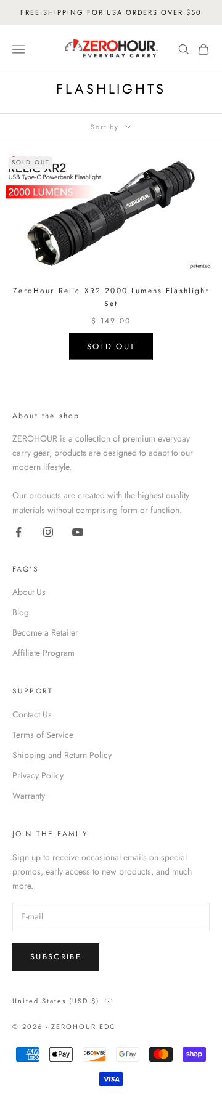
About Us (29, 592)
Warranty (28, 796)
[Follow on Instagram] (48, 532)
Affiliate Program (43, 653)
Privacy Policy (38, 775)
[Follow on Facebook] (18, 532)
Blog (20, 612)
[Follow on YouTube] (78, 532)
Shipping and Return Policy (62, 755)
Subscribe (55, 957)
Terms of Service (42, 735)
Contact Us (32, 714)
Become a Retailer (45, 632)
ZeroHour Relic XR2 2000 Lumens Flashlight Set (111, 297)
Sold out (111, 346)
